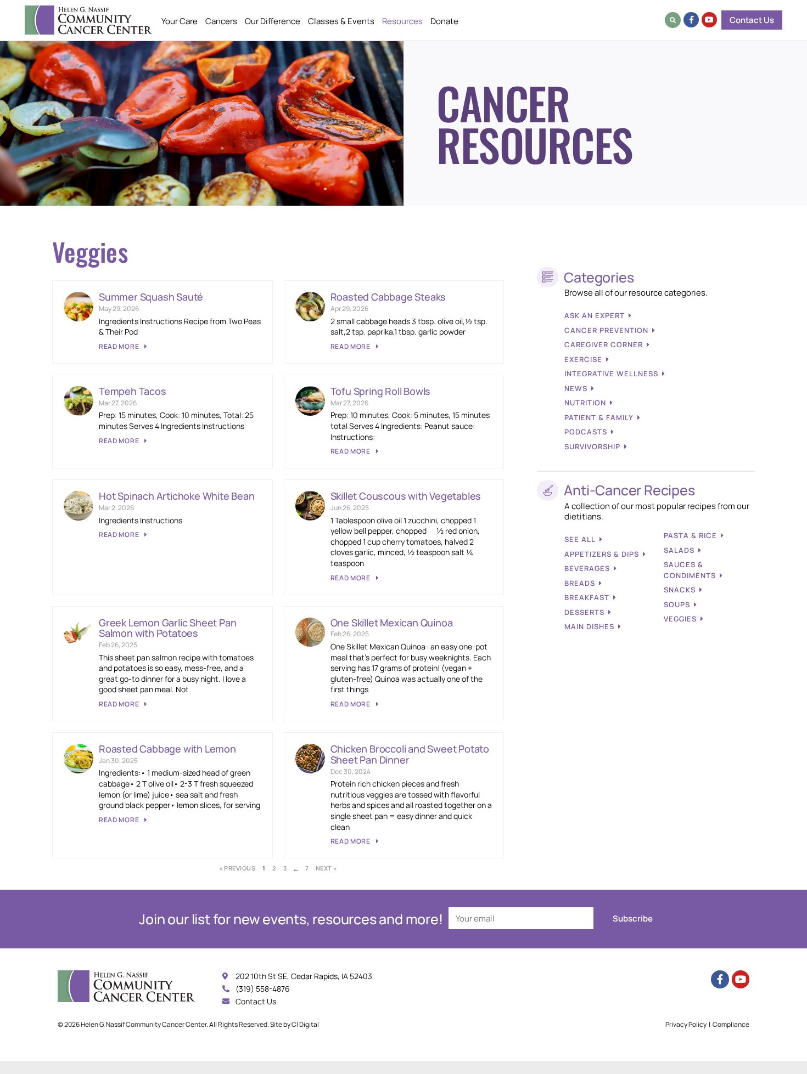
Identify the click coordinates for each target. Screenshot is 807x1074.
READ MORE (120, 346)
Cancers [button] (221, 21)
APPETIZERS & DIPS (601, 554)
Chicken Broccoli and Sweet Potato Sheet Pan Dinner (409, 754)
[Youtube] (709, 19)
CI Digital (305, 1024)
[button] (673, 20)
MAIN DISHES (589, 626)
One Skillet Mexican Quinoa (391, 622)
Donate (444, 21)
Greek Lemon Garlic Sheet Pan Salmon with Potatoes (167, 628)
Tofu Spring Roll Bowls (380, 391)
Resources (402, 21)
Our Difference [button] (272, 21)
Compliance (731, 1024)
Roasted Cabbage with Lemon (167, 748)
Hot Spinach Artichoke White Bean (177, 495)
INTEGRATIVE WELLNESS (611, 373)
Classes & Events (341, 21)
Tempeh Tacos (132, 391)
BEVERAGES (587, 568)
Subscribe (633, 918)
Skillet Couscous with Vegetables (405, 495)
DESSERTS (584, 612)
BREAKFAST (586, 597)
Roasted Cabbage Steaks (388, 296)
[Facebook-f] (691, 19)
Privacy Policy (686, 1024)
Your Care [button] (179, 21)
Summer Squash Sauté (151, 296)
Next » (326, 868)
